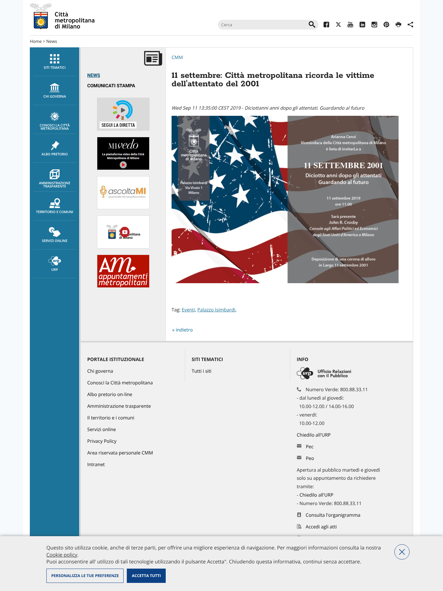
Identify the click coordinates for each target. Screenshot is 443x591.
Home (36, 41)
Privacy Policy (101, 441)
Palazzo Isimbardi (216, 310)
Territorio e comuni (54, 212)
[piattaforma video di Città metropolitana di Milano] (123, 168)
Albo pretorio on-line (109, 395)
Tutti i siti (201, 371)
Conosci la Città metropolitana (55, 127)
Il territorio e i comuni (110, 418)
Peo (310, 458)
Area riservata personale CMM (120, 453)
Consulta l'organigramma (333, 515)
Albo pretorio (55, 154)
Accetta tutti (146, 575)
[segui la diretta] (123, 129)
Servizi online (54, 241)
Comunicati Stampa (111, 86)
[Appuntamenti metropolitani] (123, 286)
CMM (177, 57)
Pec (310, 447)
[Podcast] (123, 208)
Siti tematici (55, 68)
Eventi (188, 310)
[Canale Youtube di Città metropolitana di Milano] (123, 247)
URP (54, 270)
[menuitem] (54, 61)
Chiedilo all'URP (314, 435)
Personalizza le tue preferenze (85, 575)
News (51, 41)
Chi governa (100, 371)
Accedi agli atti (321, 527)
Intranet (96, 465)
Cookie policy (61, 554)
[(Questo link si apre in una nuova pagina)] (326, 25)
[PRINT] (398, 25)
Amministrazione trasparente (54, 185)
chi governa (54, 96)
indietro (184, 330)
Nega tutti (402, 552)
